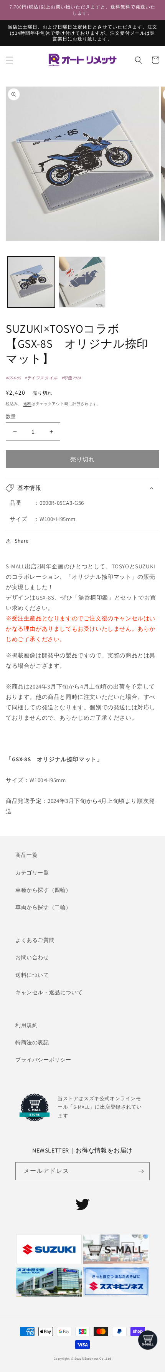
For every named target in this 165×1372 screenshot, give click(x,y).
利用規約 (26, 1025)
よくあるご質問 (34, 939)
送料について (32, 975)
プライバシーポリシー (43, 1059)
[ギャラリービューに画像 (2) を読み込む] (82, 282)
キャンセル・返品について (48, 992)
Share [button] (22, 540)
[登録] (140, 1171)
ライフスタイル (42, 377)
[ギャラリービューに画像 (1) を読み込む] (31, 282)
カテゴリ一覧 (32, 872)
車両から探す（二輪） (43, 907)
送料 (27, 403)
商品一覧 (26, 854)
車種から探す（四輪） (43, 889)
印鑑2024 (72, 377)
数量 (11, 416)
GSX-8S (14, 377)
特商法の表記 (32, 1042)
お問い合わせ (32, 957)
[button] (9, 60)
